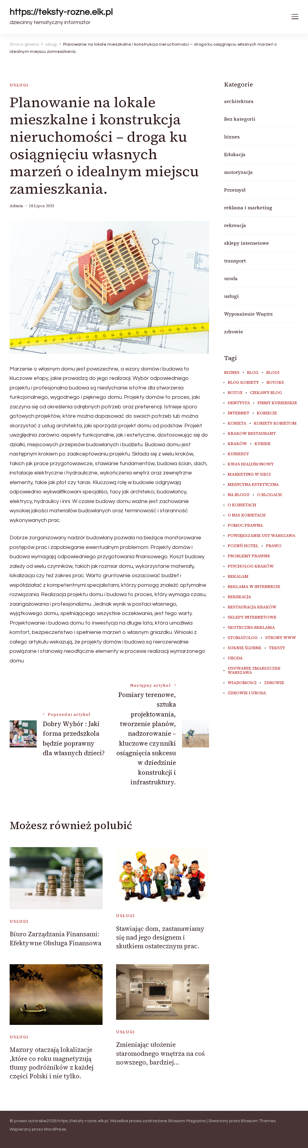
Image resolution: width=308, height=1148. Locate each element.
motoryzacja (238, 172)
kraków (237, 444)
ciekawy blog (266, 393)
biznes (232, 136)
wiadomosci (242, 683)
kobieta (237, 423)
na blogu (239, 495)
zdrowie (233, 331)
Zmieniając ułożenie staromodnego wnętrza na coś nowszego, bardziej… (160, 1053)
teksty (277, 648)
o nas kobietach (247, 515)
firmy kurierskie (277, 403)
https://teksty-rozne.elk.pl (61, 12)
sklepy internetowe (246, 243)
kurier (262, 444)
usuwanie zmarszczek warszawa (254, 670)
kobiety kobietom (275, 423)
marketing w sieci (249, 474)
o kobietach (242, 505)
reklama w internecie (254, 587)
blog (253, 373)
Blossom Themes (258, 1121)
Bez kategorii (239, 119)
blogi (272, 373)
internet (238, 413)
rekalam (238, 576)
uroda (231, 278)
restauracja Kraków (252, 607)
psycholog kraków (251, 566)
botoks (275, 382)
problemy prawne (249, 556)
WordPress (55, 1129)
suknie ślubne (244, 648)
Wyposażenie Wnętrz (248, 313)
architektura (239, 101)
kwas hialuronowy (251, 464)
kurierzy (238, 454)
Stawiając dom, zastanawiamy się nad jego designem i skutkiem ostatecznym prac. (160, 937)
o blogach (269, 495)
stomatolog (243, 638)
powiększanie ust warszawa (261, 536)
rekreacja (235, 225)
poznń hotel (243, 546)
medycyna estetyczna (253, 485)
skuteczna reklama (251, 627)
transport (235, 260)
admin (16, 206)
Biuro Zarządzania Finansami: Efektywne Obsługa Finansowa (55, 938)
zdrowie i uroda (247, 693)
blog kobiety (243, 382)
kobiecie (267, 413)
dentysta (239, 403)
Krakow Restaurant (252, 434)
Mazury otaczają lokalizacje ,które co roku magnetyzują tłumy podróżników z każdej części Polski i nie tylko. (52, 1062)
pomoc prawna (245, 525)
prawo (274, 546)
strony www (280, 638)
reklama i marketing (248, 207)
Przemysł (234, 189)
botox (235, 393)
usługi (19, 85)
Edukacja (234, 154)
